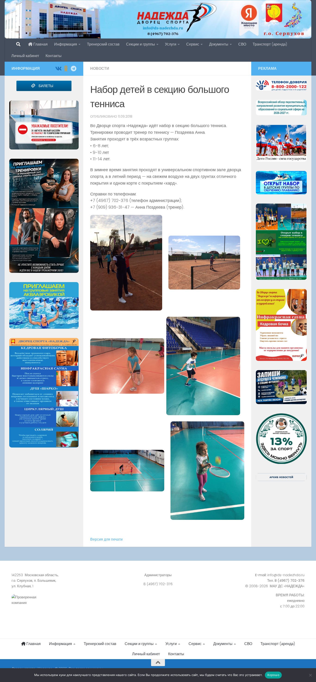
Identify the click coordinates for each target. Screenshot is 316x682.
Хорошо (273, 675)
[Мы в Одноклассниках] (66, 68)
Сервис (192, 44)
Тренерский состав (103, 44)
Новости (99, 68)
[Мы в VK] (58, 68)
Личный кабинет (25, 55)
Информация (65, 44)
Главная (40, 44)
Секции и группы (140, 44)
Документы (218, 44)
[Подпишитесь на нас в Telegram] (73, 68)
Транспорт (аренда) (270, 44)
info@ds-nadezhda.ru (285, 574)
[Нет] (310, 675)
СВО (242, 44)
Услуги (170, 44)
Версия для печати (106, 539)
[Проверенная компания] (57, 605)
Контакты (54, 55)
